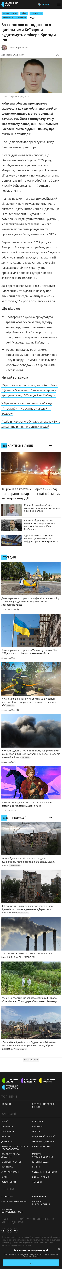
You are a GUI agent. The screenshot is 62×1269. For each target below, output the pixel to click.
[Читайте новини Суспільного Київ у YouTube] (9, 1230)
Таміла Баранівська (18, 47)
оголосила (23, 322)
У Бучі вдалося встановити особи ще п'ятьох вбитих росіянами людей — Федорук (26, 408)
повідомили (43, 355)
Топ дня (37, 1181)
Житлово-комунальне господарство (15, 1147)
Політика (7, 1166)
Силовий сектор (11, 1161)
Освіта (36, 1131)
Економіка (7, 1131)
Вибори (6, 1136)
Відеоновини (9, 1181)
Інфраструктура (41, 1146)
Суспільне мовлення (14, 1201)
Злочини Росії (10, 1171)
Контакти (7, 1196)
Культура (37, 1126)
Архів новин (39, 1196)
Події (32, 18)
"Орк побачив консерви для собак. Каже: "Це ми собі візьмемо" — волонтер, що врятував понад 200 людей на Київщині (29, 390)
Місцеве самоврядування (42, 1155)
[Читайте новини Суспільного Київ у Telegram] (15, 1230)
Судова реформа (10, 13)
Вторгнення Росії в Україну (14, 18)
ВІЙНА (24, 13)
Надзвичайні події (43, 1136)
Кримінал (7, 1126)
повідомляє (20, 142)
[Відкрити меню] (59, 4)
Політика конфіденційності (12, 1210)
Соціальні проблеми (44, 1171)
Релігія (36, 1166)
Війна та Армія (41, 1176)
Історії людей (40, 1161)
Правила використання (41, 1203)
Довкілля (7, 1141)
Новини (6, 1104)
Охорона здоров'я (43, 1141)
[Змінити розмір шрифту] (57, 54)
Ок (31, 1262)
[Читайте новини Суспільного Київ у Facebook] (3, 1230)
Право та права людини (10, 1155)
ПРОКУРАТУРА (36, 13)
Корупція (37, 1121)
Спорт (5, 1176)
